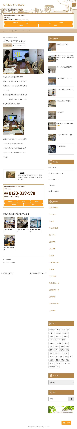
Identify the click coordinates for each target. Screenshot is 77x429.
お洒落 (51, 336)
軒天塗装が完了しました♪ (64, 78)
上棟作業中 (51, 185)
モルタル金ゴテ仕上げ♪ (63, 101)
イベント (54, 235)
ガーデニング (66, 363)
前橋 (63, 340)
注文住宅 (52, 329)
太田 (56, 350)
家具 (61, 356)
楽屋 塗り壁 (52, 167)
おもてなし (58, 353)
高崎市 (58, 363)
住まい (57, 346)
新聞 (50, 353)
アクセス (38, 22)
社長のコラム (55, 262)
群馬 (58, 329)
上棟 (50, 340)
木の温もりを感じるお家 (55, 173)
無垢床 (51, 360)
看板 (57, 360)
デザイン (54, 276)
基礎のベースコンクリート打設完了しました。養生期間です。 (65, 58)
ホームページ (55, 303)
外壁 (67, 346)
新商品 (53, 296)
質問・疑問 (54, 207)
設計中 (51, 363)
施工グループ (55, 290)
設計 (52, 255)
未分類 (53, 310)
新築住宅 (52, 343)
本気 (67, 350)
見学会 (66, 343)
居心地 (62, 350)
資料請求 (21, 25)
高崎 (50, 346)
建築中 (66, 333)
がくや (51, 333)
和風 (62, 360)
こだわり (58, 333)
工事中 (53, 248)
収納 (52, 221)
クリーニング (53, 356)
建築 (50, 350)
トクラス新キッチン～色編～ (65, 135)
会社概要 (61, 22)
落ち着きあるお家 (53, 191)
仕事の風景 (14, 31)
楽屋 (63, 329)
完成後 (53, 242)
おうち (66, 353)
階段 (67, 360)
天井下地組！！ (61, 112)
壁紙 (62, 346)
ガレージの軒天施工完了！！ (65, 67)
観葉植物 (52, 366)
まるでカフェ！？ (53, 179)
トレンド (54, 214)
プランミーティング (19, 45)
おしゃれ (57, 340)
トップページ (6, 31)
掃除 (66, 356)
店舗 (52, 269)
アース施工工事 (61, 146)
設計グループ (55, 283)
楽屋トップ (15, 22)
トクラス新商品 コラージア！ (65, 89)
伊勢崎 (59, 343)
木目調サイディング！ (63, 44)
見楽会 (55, 25)
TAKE (15, 37)
